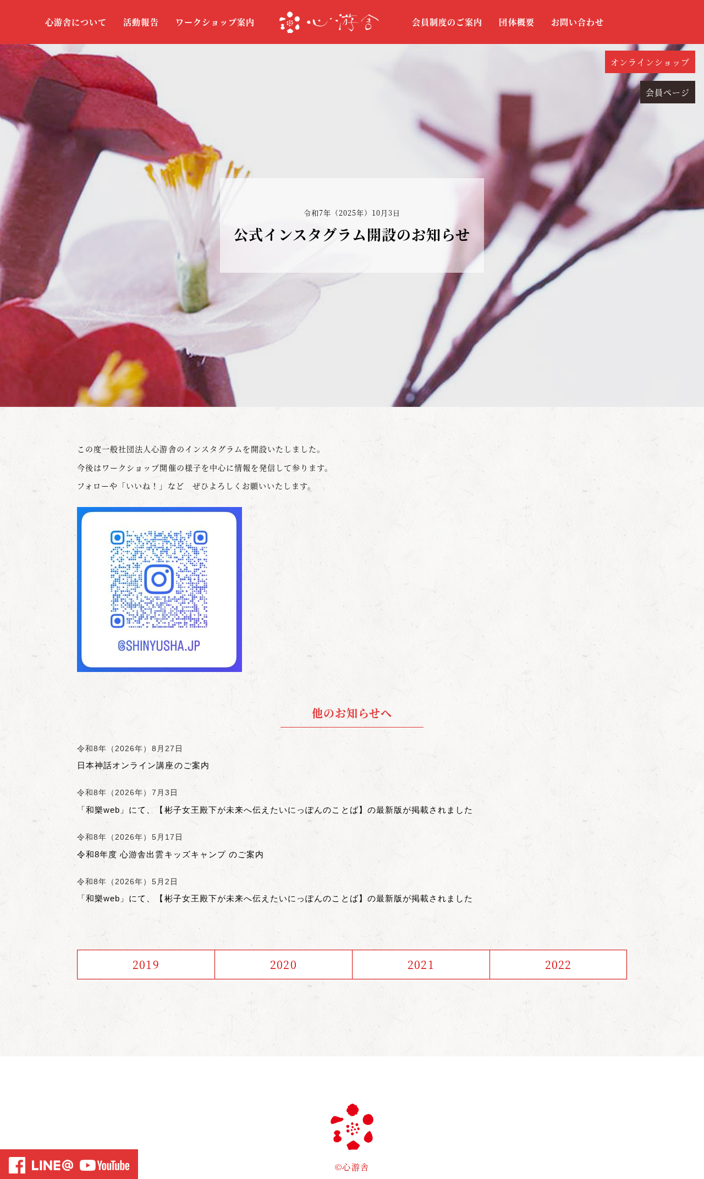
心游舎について (76, 21)
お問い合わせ (577, 21)
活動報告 (140, 21)
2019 (146, 964)
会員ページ (668, 92)
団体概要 (516, 21)
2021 (421, 964)
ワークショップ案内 (215, 21)
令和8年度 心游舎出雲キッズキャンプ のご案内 (170, 854)
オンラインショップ (650, 62)
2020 (283, 964)
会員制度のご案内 (447, 21)
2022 (558, 964)
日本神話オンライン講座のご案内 (143, 765)
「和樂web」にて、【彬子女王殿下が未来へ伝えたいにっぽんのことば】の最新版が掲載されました (275, 809)
